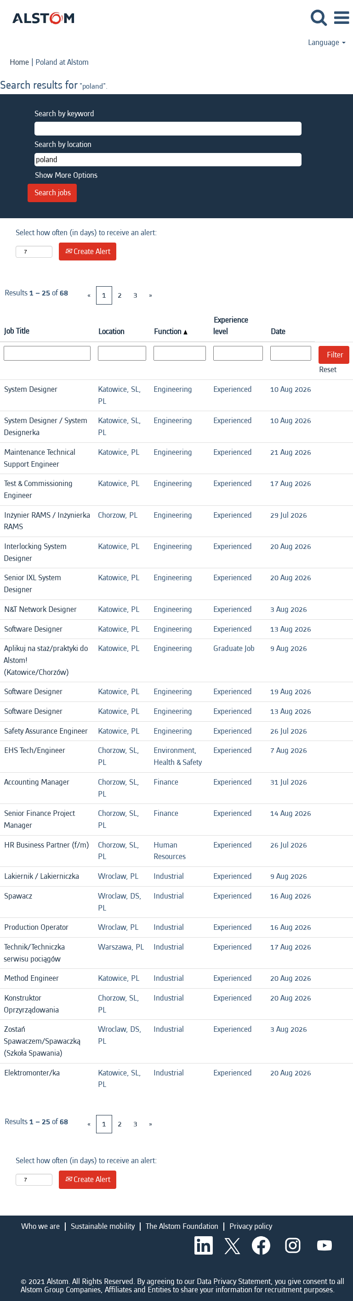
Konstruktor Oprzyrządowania (31, 1004)
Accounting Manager (36, 782)
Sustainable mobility (103, 1226)
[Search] (318, 18)
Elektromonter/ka (32, 1073)
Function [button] (168, 331)
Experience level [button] (230, 326)
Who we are (40, 1226)
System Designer (30, 389)
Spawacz (18, 896)
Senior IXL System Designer (32, 583)
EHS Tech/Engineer (34, 750)
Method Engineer (31, 978)
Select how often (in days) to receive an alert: (86, 232)
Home (19, 62)
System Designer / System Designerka (45, 426)
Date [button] (278, 331)
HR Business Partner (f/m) (46, 845)
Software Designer (33, 629)
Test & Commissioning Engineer (38, 489)
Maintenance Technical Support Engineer (39, 458)
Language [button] (324, 42)
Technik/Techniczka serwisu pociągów (34, 953)
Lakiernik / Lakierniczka (41, 876)
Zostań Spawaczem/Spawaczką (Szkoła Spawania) (42, 1041)
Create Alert (91, 251)
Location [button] (111, 331)
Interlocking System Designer (35, 552)
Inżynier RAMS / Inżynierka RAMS (47, 521)
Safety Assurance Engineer (46, 731)
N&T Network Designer (40, 609)
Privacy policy (250, 1226)
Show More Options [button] (66, 175)
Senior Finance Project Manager (39, 819)
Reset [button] (327, 369)
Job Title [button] (16, 331)
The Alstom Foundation (182, 1226)
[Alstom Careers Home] (40, 17)
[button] (341, 19)
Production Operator (36, 927)
